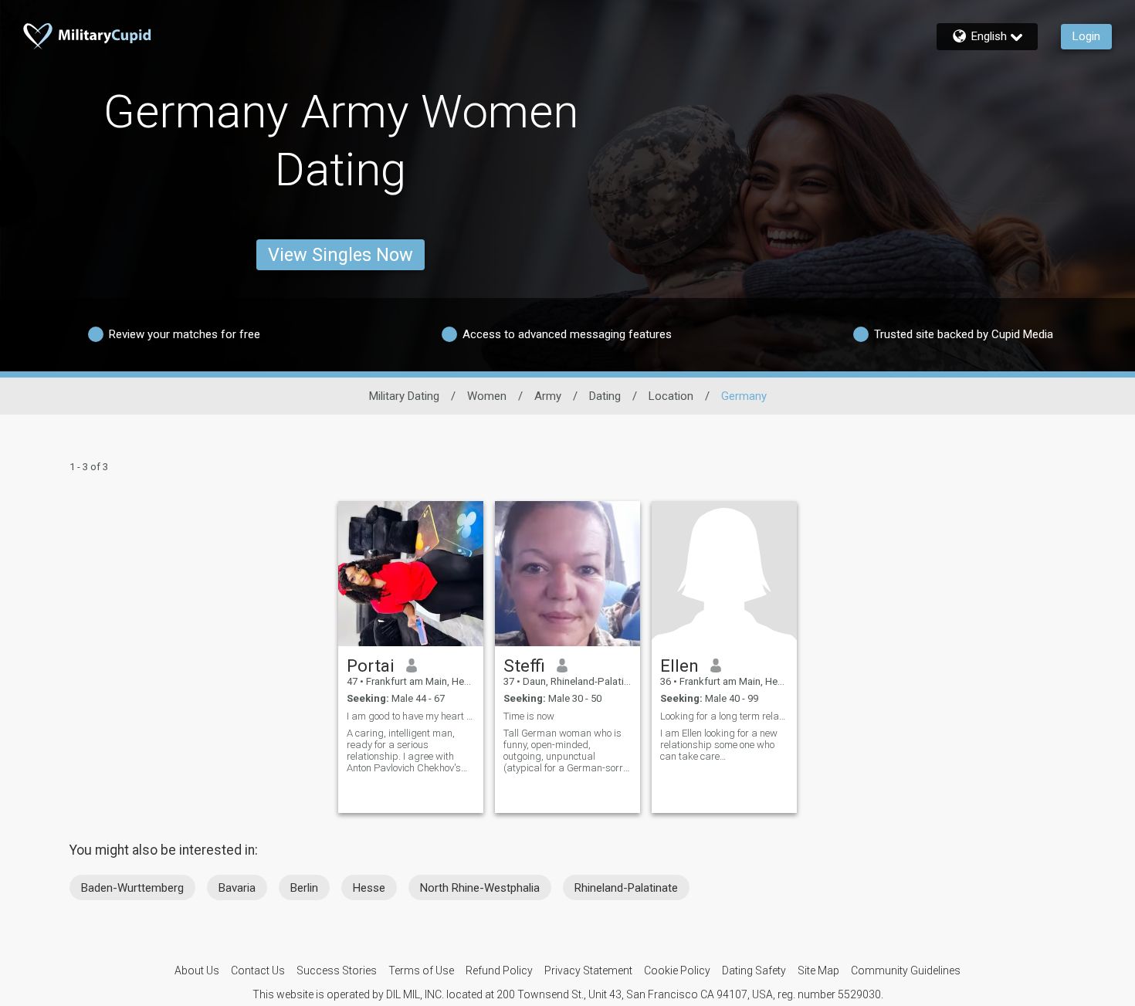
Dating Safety (754, 970)
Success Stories (336, 970)
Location (671, 396)
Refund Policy (499, 970)
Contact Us (258, 970)
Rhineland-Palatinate (626, 888)
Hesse (369, 888)
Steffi (524, 665)
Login (1086, 36)
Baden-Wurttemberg (132, 888)
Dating (605, 396)
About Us (196, 970)
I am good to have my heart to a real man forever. (411, 716)
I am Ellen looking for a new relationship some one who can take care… (719, 744)
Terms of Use (421, 970)
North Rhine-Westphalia (480, 888)
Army (547, 396)
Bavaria (237, 888)
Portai (371, 665)
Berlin (304, 888)
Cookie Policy (677, 970)
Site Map (818, 970)
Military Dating (404, 396)
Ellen (679, 665)
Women (487, 396)
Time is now (528, 716)
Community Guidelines (906, 970)
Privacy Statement (588, 970)
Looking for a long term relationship (724, 716)
